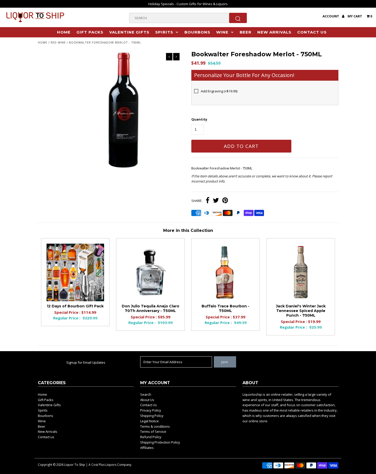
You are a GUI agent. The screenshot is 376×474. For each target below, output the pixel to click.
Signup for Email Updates (85, 362)
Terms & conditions (155, 426)
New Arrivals (274, 32)
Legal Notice (149, 421)
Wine (222, 32)
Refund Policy (150, 437)
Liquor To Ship (74, 464)
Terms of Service (153, 431)
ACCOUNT (331, 16)
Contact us (312, 32)
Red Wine (58, 42)
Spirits (164, 32)
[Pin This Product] (225, 201)
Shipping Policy (151, 415)
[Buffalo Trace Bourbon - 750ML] (225, 272)
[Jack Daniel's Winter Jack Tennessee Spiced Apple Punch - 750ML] (300, 272)
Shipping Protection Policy (160, 442)
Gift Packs (89, 32)
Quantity (199, 119)
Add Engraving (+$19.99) (219, 91)
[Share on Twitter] (216, 201)
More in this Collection (188, 230)
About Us (147, 399)
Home (64, 32)
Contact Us (148, 405)
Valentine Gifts (129, 32)
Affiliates (147, 447)
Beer (245, 32)
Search (145, 394)
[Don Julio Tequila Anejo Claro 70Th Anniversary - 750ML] (150, 272)
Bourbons (197, 32)
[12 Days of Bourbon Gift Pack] (75, 272)
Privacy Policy (150, 410)
